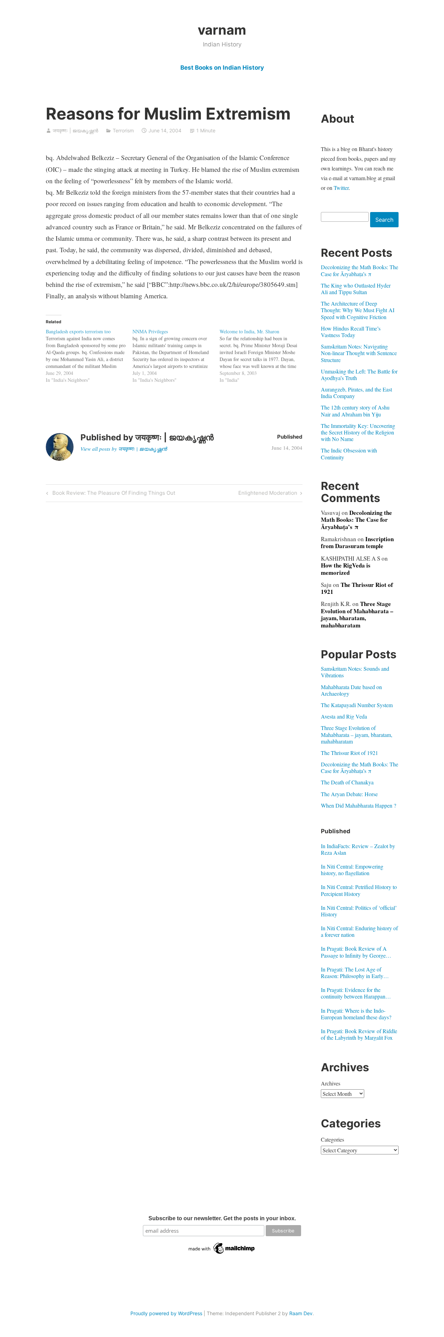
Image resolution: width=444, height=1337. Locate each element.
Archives (330, 1083)
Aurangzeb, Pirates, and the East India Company (356, 392)
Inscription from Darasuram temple (357, 542)
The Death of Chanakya (347, 782)
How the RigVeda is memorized (345, 569)
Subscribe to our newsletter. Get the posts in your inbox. (222, 1218)
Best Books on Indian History (222, 67)
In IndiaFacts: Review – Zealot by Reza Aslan (358, 849)
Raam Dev (301, 1313)
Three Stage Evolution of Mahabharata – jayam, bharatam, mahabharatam (357, 614)
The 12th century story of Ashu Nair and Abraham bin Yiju (355, 410)
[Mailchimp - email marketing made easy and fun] (222, 1254)
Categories (332, 1139)
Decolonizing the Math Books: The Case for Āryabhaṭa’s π (359, 270)
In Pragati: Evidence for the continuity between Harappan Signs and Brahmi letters (353, 993)
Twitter (341, 187)
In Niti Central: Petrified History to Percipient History (359, 890)
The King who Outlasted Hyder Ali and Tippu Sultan (356, 289)
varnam (222, 30)
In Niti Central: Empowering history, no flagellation (352, 869)
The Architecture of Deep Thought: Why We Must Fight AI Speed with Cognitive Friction (357, 310)
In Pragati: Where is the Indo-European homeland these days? (356, 1013)
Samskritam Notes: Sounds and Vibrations (355, 672)
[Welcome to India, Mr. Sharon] (263, 356)
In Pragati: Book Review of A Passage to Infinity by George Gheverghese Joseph (354, 951)
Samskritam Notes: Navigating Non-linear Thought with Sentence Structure (359, 353)
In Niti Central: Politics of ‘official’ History (359, 910)
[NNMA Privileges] (176, 356)
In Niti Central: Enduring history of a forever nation (359, 931)
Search (384, 219)
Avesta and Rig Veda (344, 716)
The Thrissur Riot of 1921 (357, 588)
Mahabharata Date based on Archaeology (351, 690)
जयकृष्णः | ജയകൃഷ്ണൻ (75, 130)
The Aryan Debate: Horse (349, 794)
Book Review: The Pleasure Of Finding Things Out (113, 494)
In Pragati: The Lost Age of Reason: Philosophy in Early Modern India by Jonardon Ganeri (358, 972)
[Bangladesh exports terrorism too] (89, 356)
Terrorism (123, 130)
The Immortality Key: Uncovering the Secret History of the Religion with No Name (358, 432)
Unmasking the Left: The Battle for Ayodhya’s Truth (359, 374)
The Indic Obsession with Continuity (349, 453)
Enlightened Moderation (267, 494)
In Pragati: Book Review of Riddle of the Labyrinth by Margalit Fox (359, 1034)
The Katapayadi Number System (357, 705)
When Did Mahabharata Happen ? (358, 805)
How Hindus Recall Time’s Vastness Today (351, 331)
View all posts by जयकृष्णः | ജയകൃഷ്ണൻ (123, 448)
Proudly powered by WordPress (166, 1313)
